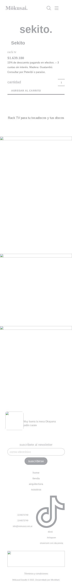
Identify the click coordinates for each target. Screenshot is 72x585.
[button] (36, 43)
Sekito (18, 42)
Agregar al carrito (26, 90)
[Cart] (64, 8)
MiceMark (55, 580)
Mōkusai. (17, 8)
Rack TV (11, 52)
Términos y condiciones (36, 573)
